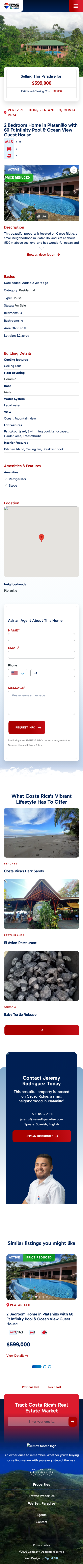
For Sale (20, 305)
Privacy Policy (41, 1545)
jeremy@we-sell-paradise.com (41, 1119)
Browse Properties (42, 1496)
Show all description (40, 254)
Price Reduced (17, 177)
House (17, 298)
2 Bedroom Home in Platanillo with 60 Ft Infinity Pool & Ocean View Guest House (39, 1319)
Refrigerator (17, 479)
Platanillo (10, 590)
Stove (13, 485)
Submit (72, 1422)
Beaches (10, 863)
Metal (8, 392)
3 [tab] (43, 1297)
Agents (41, 1515)
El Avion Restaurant (20, 943)
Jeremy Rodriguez (39, 1136)
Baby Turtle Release (20, 1014)
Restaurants (14, 935)
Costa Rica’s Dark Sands (24, 871)
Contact (41, 1522)
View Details (15, 1355)
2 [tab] (39, 1297)
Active (13, 169)
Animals (10, 1006)
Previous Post (30, 1387)
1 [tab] (36, 1297)
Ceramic (10, 379)
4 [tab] (47, 1297)
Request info (25, 727)
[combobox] (17, 673)
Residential (27, 290)
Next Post (54, 1387)
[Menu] (76, 6)
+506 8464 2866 (41, 1114)
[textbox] (17, 673)
